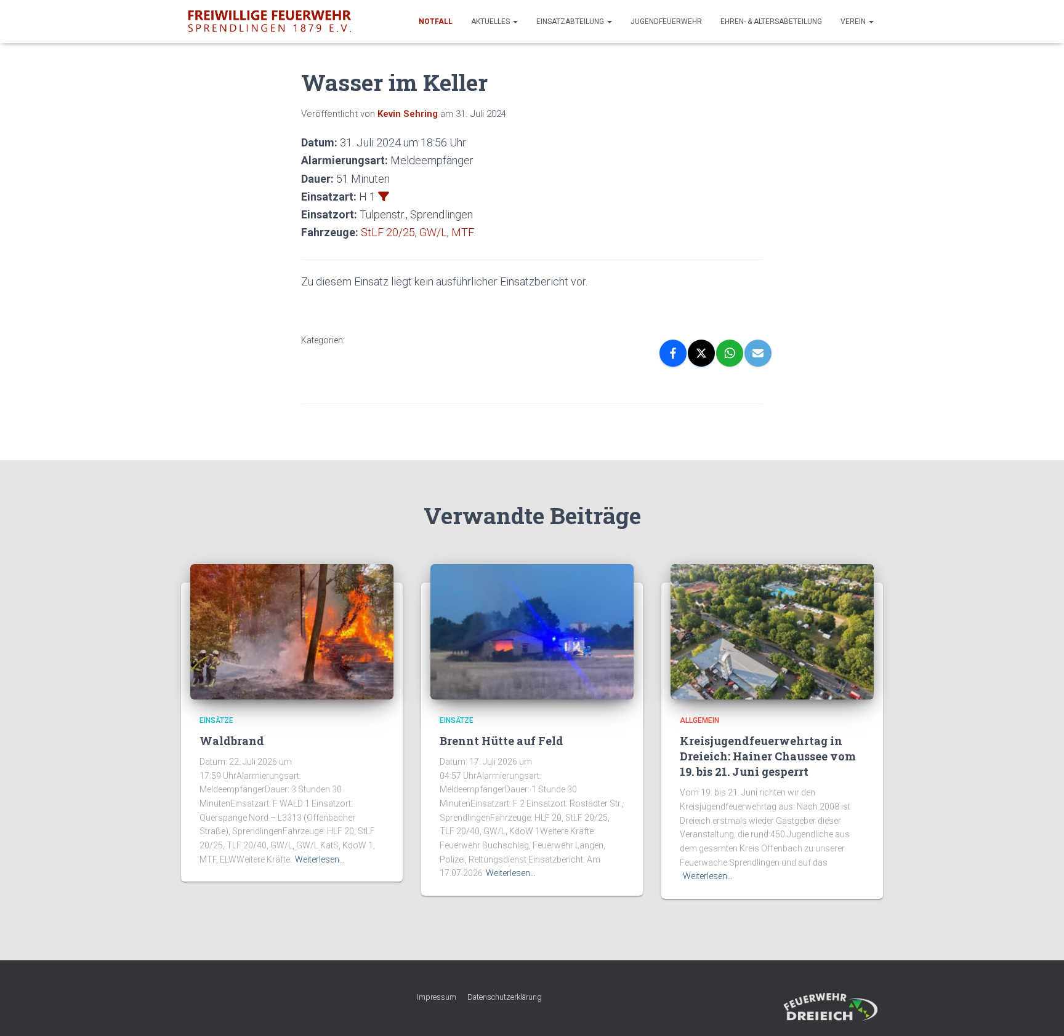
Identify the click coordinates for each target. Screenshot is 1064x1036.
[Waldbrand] (291, 631)
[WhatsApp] (729, 353)
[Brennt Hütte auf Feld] (532, 631)
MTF (462, 232)
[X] (701, 353)
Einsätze (216, 720)
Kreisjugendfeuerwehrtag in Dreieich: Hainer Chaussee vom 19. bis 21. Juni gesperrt (768, 756)
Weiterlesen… (320, 859)
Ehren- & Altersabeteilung (771, 21)
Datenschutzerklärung (504, 997)
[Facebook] (673, 353)
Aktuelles (491, 21)
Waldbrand (232, 740)
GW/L (433, 232)
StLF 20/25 (388, 232)
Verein (854, 21)
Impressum (436, 997)
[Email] (758, 353)
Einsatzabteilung (571, 21)
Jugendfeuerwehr (666, 21)
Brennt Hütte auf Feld (501, 740)
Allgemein (699, 720)
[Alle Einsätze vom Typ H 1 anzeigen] (383, 196)
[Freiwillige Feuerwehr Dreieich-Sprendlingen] (269, 21)
